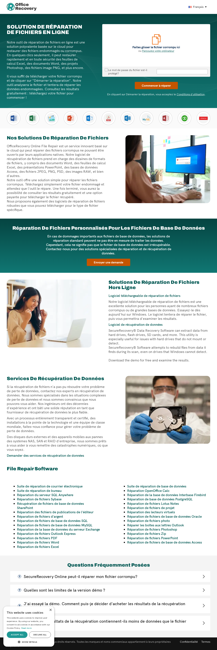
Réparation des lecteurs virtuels (151, 512)
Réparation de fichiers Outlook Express (46, 533)
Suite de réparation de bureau (39, 490)
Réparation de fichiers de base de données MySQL (54, 525)
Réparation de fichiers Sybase (39, 499)
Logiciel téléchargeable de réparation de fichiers (144, 295)
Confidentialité (189, 641)
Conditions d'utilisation (191, 94)
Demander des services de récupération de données (45, 455)
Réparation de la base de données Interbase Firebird (166, 495)
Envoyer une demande (108, 262)
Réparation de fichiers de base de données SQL (52, 521)
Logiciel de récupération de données (135, 324)
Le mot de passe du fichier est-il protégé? (127, 71)
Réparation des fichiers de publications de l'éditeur (55, 512)
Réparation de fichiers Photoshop (152, 529)
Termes (205, 641)
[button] (29, 641)
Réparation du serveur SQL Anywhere (45, 495)
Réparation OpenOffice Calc (148, 490)
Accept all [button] (17, 634)
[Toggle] (203, 576)
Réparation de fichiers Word (38, 542)
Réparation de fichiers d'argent (40, 516)
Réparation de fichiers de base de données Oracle (164, 516)
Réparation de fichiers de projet (150, 508)
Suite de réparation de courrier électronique (50, 486)
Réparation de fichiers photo (148, 521)
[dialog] (28, 626)
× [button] (50, 610)
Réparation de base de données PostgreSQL (160, 499)
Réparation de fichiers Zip (146, 533)
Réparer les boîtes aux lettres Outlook (155, 525)
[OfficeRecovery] (22, 7)
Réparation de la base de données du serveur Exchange (58, 529)
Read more (26, 628)
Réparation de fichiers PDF (37, 538)
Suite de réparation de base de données (156, 486)
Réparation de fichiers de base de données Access (164, 542)
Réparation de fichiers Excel (38, 547)
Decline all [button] (39, 634)
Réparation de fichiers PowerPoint (152, 538)
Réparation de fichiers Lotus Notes (153, 503)
